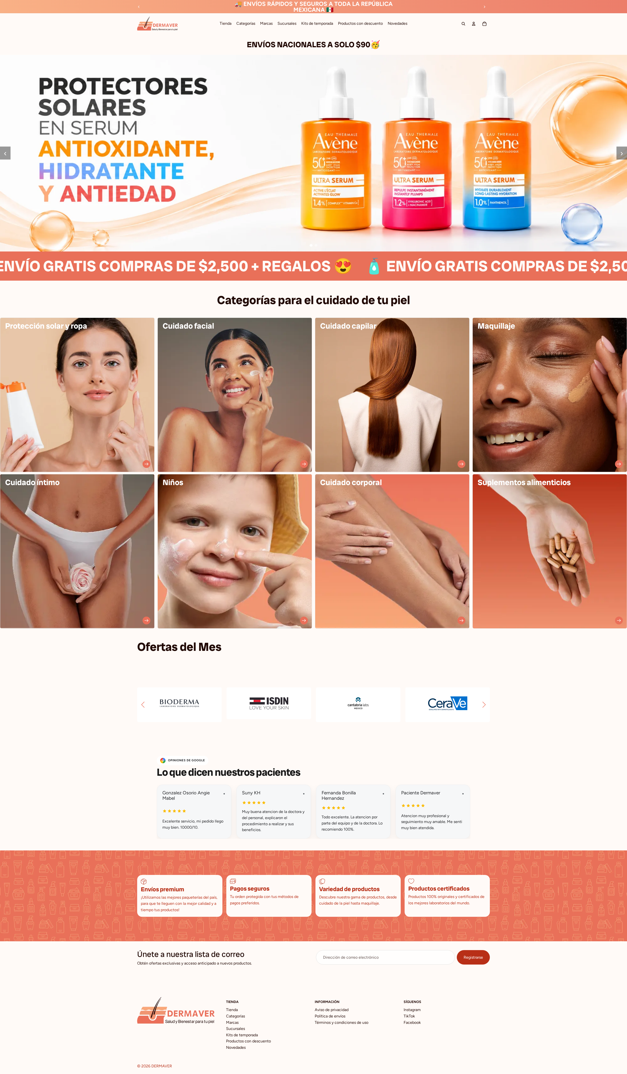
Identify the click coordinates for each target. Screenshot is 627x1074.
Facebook (412, 1022)
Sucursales (235, 1028)
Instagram (412, 1009)
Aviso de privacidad (332, 1009)
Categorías (235, 1016)
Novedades (236, 1047)
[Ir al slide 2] (315, 245)
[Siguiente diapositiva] (484, 6)
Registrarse (473, 957)
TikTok (409, 1016)
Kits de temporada (242, 1035)
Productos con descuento (248, 1041)
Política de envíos (330, 1016)
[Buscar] (463, 23)
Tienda (232, 1009)
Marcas (232, 1022)
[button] (143, 704)
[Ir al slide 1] (311, 245)
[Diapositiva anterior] (138, 6)
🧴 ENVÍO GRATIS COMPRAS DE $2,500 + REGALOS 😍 (393, 266)
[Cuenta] (473, 23)
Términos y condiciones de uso (341, 1022)
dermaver (161, 1066)
